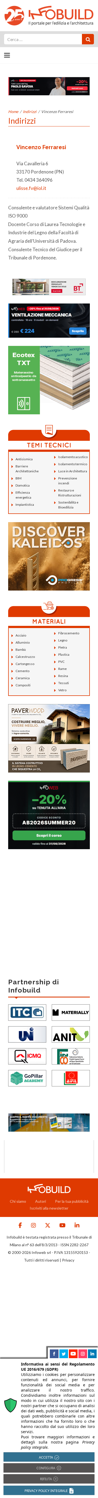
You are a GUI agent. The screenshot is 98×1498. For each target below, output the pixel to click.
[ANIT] (71, 1034)
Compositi (23, 685)
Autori (40, 1201)
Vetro (62, 690)
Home (13, 111)
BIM (19, 478)
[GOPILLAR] (27, 1078)
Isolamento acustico (73, 457)
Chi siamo (18, 1201)
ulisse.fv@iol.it (31, 188)
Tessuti (63, 683)
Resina (63, 676)
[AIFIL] (71, 1078)
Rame (62, 669)
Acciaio (21, 635)
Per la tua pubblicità (71, 1201)
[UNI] (27, 1034)
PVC (61, 662)
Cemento (22, 671)
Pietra (62, 647)
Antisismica (24, 459)
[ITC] (27, 1012)
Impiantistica (25, 504)
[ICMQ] (27, 1056)
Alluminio (23, 642)
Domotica (23, 485)
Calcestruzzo (25, 657)
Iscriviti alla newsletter (49, 1208)
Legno (62, 640)
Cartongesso (25, 664)
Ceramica (23, 678)
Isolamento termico (72, 464)
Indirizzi (29, 111)
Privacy (68, 1260)
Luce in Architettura (72, 471)
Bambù (21, 649)
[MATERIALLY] (71, 1012)
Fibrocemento (68, 633)
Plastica (63, 654)
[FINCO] (71, 1056)
